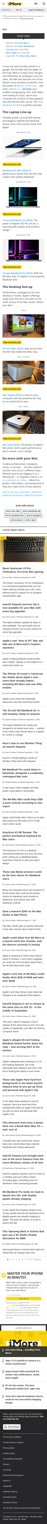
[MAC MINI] (23, 422)
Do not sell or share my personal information (22, 1508)
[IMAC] (23, 326)
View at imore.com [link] (12, 164)
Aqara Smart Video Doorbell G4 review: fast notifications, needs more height (22, 1374)
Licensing (7, 1470)
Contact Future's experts (13, 1442)
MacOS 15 (14, 88)
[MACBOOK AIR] (23, 148)
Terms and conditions (12, 1437)
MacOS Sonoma (33, 495)
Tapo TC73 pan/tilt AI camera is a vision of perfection (22, 1362)
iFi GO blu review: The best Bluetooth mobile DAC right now (22, 1387)
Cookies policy (9, 1453)
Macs (3, 538)
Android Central (9, 1497)
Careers (6, 1464)
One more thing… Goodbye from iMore (22, 1351)
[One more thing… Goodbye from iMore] (23, 1344)
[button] (44, 3)
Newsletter (7, 1486)
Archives (37, 1260)
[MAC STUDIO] (23, 372)
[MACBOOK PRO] (23, 197)
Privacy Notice (14, 1307)
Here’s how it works (26, 18)
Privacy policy (8, 1448)
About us (7, 1480)
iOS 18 (18, 10)
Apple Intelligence (36, 10)
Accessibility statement (12, 1459)
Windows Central (10, 1502)
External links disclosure (13, 1475)
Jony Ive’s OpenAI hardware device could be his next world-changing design (24, 1399)
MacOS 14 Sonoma (26, 85)
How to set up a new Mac (16, 491)
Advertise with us (10, 1491)
